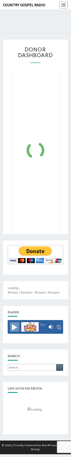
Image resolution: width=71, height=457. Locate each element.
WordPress (49, 445)
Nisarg (35, 449)
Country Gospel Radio (24, 4)
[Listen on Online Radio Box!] (59, 327)
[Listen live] (14, 327)
